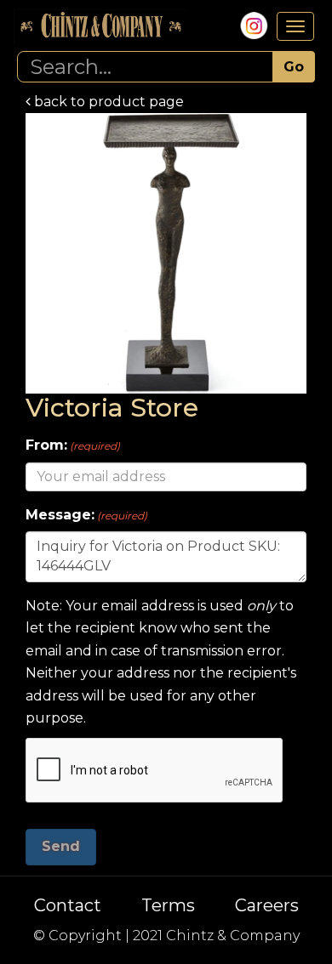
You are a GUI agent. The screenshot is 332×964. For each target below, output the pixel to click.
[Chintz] (100, 26)
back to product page (107, 102)
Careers (267, 905)
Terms (168, 905)
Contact (67, 905)
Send (61, 846)
